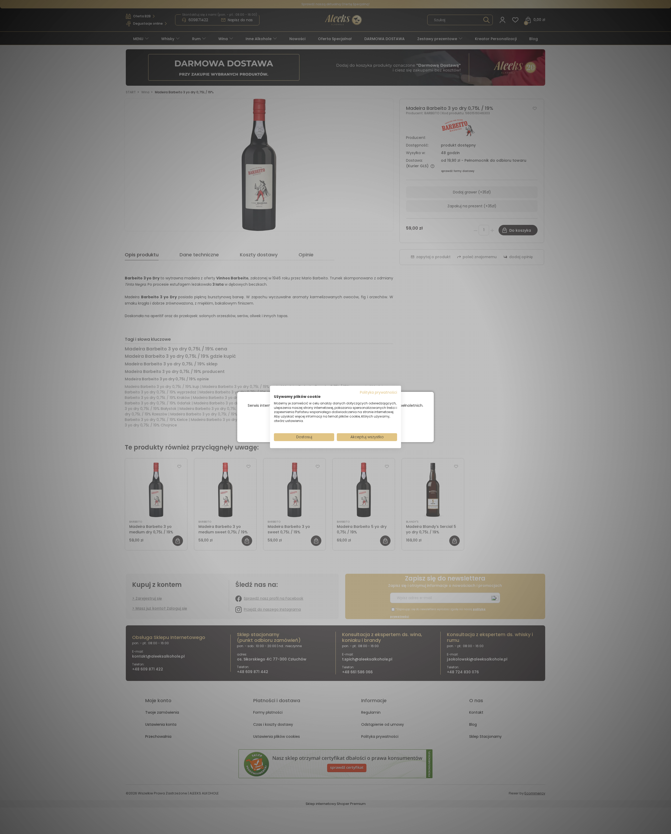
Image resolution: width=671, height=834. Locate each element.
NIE (348, 426)
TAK (324, 426)
